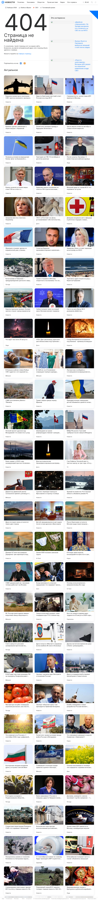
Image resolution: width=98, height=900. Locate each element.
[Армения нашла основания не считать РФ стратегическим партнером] (49, 181)
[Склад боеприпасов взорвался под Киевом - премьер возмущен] (79, 333)
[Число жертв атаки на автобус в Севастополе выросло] (79, 120)
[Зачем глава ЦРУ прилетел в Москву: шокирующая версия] (79, 820)
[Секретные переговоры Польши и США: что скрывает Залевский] (18, 820)
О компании (9, 898)
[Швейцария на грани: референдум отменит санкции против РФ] (49, 424)
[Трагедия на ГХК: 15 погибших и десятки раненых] (49, 150)
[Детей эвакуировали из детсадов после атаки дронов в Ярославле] (49, 515)
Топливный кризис (48, 7)
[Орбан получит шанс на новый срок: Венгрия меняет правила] (49, 302)
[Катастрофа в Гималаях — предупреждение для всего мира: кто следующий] (18, 272)
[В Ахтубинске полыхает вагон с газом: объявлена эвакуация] (79, 850)
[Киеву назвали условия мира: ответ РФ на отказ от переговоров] (18, 181)
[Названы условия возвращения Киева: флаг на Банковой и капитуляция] (18, 150)
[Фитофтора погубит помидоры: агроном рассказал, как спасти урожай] (18, 698)
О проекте (29, 898)
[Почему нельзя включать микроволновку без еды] (79, 576)
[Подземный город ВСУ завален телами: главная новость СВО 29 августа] (49, 881)
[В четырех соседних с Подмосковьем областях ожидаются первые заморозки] (18, 789)
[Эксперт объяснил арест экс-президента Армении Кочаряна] (49, 698)
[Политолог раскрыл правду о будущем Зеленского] (49, 120)
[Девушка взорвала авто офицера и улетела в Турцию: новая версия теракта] (79, 211)
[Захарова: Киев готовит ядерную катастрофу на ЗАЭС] (79, 242)
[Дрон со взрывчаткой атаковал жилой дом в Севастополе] (79, 668)
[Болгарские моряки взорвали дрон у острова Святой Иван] (18, 759)
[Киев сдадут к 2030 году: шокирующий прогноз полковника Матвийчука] (18, 455)
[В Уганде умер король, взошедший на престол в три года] (79, 546)
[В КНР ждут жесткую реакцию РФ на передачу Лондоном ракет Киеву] (18, 668)
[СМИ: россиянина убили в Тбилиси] (18, 394)
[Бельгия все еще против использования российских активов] (49, 820)
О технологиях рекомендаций (41, 898)
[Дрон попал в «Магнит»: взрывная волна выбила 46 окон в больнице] (49, 637)
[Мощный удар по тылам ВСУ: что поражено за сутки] (79, 181)
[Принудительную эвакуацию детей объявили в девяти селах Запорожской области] (79, 394)
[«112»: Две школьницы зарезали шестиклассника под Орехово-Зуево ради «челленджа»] (49, 333)
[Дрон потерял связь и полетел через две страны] (18, 515)
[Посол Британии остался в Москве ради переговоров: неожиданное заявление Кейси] (79, 515)
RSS (23, 898)
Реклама (16, 898)
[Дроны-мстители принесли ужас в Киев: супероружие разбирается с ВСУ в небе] (79, 637)
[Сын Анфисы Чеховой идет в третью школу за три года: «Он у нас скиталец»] (79, 455)
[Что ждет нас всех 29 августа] (18, 333)
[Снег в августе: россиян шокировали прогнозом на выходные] (18, 637)
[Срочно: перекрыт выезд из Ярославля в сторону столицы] (49, 485)
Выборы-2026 (12, 7)
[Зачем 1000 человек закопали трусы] (49, 546)
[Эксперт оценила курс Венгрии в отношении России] (49, 668)
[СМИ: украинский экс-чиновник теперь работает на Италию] (18, 576)
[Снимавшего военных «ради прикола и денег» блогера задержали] (49, 759)
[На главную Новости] (9, 2)
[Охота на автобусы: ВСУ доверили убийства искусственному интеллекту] (79, 302)
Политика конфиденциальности (60, 898)
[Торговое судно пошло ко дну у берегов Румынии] (79, 272)
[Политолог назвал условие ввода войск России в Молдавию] (49, 728)
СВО (36, 7)
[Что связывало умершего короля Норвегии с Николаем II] (79, 728)
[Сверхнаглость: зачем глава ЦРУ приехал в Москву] (79, 89)
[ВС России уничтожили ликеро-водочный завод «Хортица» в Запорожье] (18, 607)
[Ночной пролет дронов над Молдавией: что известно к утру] (18, 424)
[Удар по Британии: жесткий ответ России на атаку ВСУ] (49, 89)
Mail (3, 898)
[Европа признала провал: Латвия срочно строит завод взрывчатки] (18, 302)
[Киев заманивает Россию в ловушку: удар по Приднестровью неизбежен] (49, 789)
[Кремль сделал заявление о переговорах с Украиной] (18, 120)
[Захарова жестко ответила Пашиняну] (18, 211)
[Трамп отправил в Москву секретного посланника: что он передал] (49, 272)
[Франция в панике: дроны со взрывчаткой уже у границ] (18, 242)
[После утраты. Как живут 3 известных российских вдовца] (79, 150)
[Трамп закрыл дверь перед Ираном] (49, 394)
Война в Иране (26, 7)
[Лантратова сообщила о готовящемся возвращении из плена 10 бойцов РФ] (79, 363)
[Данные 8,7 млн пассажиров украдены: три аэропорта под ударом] (18, 546)
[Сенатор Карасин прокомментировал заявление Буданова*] (49, 242)
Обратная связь (92, 898)
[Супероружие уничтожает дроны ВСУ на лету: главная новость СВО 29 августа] (18, 881)
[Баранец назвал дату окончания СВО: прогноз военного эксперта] (18, 89)
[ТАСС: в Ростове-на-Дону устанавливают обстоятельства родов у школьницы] (49, 211)
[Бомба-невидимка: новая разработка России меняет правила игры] (79, 698)
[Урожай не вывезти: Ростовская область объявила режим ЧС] (79, 485)
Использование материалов (78, 898)
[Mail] (3, 2)
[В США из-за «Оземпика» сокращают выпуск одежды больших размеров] (49, 363)
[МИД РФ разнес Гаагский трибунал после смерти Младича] (79, 424)
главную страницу (24, 54)
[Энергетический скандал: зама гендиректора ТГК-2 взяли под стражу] (49, 607)
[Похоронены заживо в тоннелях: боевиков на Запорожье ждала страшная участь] (18, 850)
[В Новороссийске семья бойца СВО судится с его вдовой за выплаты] (18, 363)
